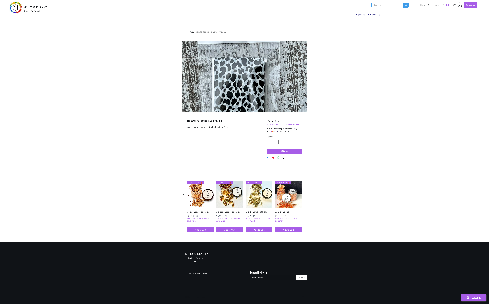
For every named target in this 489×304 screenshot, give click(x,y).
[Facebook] (443, 5)
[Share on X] (282, 157)
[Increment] (276, 142)
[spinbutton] (272, 142)
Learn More (284, 131)
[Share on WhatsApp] (278, 157)
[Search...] (405, 5)
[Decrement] (269, 142)
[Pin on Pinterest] (273, 157)
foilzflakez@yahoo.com (197, 274)
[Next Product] (305, 194)
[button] (460, 4)
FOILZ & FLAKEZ (35, 7)
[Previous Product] (183, 194)
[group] (244, 206)
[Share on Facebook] (268, 157)
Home (190, 32)
